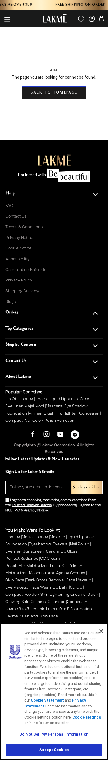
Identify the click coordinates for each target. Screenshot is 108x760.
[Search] (82, 20)
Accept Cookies (54, 750)
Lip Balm (60, 587)
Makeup (57, 537)
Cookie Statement (47, 700)
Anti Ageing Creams (66, 573)
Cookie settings (86, 717)
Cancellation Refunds (25, 270)
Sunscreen (33, 551)
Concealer (89, 413)
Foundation (16, 413)
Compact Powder (22, 595)
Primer (36, 413)
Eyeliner (13, 551)
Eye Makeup (17, 587)
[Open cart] (101, 19)
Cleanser (56, 602)
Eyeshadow (40, 544)
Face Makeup (78, 580)
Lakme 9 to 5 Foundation (69, 609)
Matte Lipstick (35, 537)
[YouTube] (60, 434)
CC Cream (50, 559)
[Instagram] (46, 434)
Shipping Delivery (22, 291)
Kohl (40, 406)
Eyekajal (60, 544)
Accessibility (17, 259)
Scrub (76, 587)
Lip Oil (11, 399)
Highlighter (67, 413)
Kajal (30, 406)
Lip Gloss (69, 551)
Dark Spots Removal (45, 580)
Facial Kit (58, 566)
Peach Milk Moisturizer (26, 566)
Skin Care (14, 580)
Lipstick (26, 399)
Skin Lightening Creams (63, 595)
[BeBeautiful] (75, 436)
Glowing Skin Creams (25, 602)
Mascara (54, 406)
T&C (16, 510)
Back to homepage (54, 93)
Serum (52, 551)
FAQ (9, 206)
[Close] (101, 631)
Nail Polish (79, 544)
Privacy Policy (18, 280)
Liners (41, 399)
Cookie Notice (18, 248)
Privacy (30, 510)
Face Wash (40, 587)
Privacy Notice (19, 238)
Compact (14, 421)
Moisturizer (16, 573)
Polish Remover (59, 421)
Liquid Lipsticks (64, 399)
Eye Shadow (76, 406)
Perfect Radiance (21, 559)
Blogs (10, 302)
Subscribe (86, 487)
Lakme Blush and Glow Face (31, 616)
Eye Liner (14, 406)
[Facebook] (32, 434)
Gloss (85, 399)
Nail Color (33, 421)
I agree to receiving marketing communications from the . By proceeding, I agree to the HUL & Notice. (53, 505)
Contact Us (16, 216)
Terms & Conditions (24, 227)
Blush (50, 413)
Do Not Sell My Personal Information (54, 734)
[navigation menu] (7, 19)
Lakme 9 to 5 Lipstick (24, 609)
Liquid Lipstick (80, 537)
